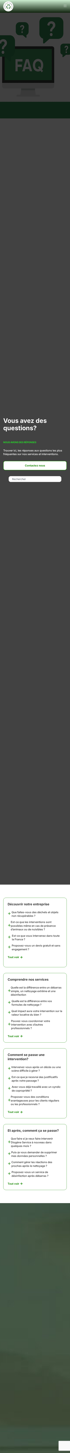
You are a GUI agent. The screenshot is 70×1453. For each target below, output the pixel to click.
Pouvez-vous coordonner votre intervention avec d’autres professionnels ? (30, 1024)
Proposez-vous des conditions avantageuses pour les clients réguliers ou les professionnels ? (35, 1100)
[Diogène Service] (8, 6)
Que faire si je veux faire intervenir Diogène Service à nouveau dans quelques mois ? (32, 1142)
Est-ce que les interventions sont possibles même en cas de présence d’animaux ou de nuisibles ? (33, 925)
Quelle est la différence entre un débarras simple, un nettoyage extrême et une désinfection (36, 991)
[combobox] (35, 479)
